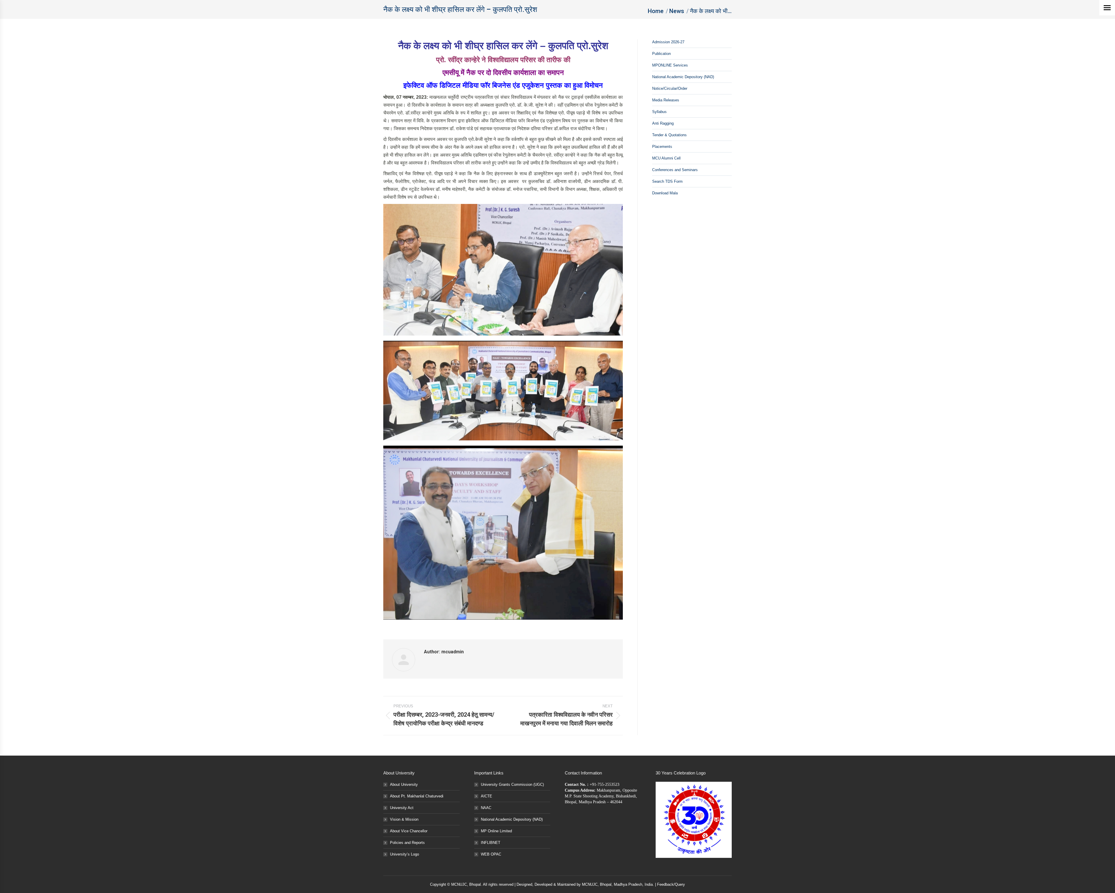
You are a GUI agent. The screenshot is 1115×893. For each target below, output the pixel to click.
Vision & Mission (404, 819)
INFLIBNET (490, 842)
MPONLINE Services (670, 65)
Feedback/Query (671, 884)
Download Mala (665, 193)
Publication (661, 53)
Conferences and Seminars (675, 170)
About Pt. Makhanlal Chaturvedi (416, 796)
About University (404, 784)
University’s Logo (404, 854)
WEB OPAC (491, 854)
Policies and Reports (407, 842)
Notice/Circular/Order (669, 88)
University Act (401, 808)
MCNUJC (590, 884)
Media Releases (665, 100)
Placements (662, 146)
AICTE (486, 796)
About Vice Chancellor (408, 831)
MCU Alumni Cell (666, 158)
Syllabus (659, 112)
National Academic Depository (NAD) (683, 77)
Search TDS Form (667, 181)
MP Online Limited (496, 831)
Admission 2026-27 (668, 42)
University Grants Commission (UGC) (512, 784)
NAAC (486, 808)
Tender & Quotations (669, 135)
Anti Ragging (663, 123)
